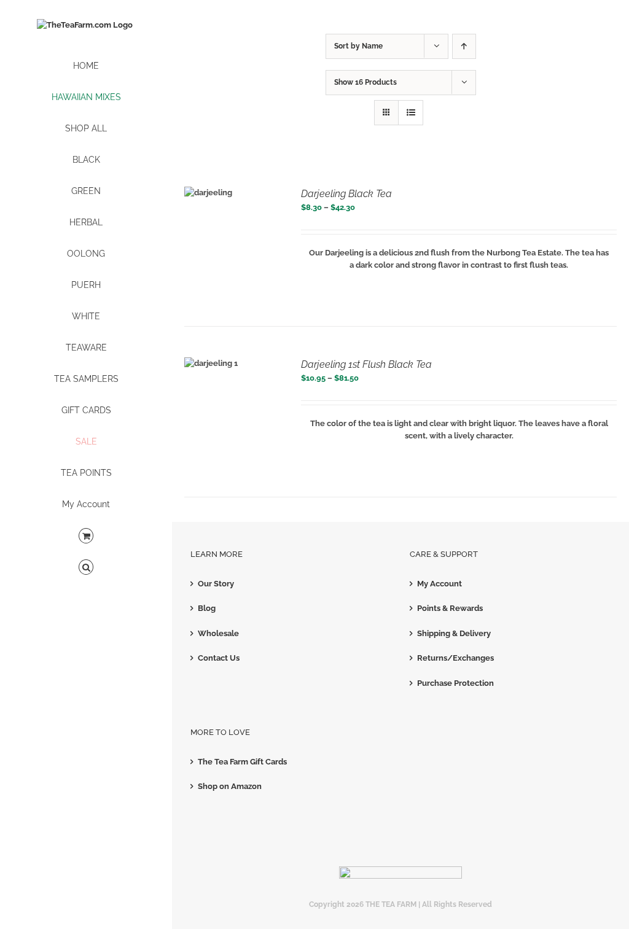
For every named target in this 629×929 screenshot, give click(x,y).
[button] (86, 567)
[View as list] (411, 113)
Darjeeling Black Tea (346, 194)
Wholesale (218, 633)
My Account (439, 583)
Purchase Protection (455, 683)
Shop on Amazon (230, 786)
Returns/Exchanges (455, 658)
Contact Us (219, 658)
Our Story (216, 583)
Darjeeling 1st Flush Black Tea (366, 364)
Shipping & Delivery (454, 633)
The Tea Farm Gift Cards (242, 761)
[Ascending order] (464, 46)
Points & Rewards (450, 608)
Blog (207, 608)
